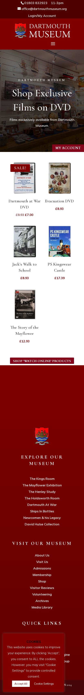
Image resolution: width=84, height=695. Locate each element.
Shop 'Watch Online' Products (42, 361)
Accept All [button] (20, 683)
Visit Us (42, 562)
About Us (42, 555)
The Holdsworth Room (42, 498)
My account (68, 148)
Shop (42, 581)
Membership (42, 575)
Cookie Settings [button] (44, 683)
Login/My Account (42, 16)
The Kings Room (42, 479)
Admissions (42, 568)
